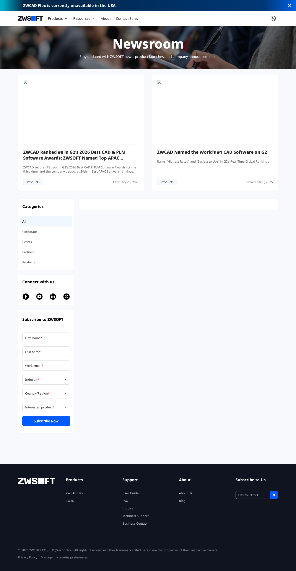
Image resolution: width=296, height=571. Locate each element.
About (106, 18)
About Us (185, 493)
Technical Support (135, 516)
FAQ (125, 501)
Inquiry (127, 508)
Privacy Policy (27, 557)
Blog (182, 501)
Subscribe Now (46, 421)
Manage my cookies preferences (64, 557)
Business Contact (134, 523)
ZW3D (70, 501)
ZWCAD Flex (74, 493)
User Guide (130, 493)
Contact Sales (127, 18)
